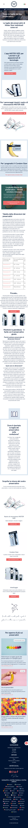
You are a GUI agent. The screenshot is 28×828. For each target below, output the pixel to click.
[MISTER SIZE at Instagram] (13, 771)
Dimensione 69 (6, 287)
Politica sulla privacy (14, 819)
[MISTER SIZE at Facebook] (10, 771)
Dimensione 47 (6, 264)
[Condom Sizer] (14, 149)
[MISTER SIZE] (14, 740)
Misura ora (9, 73)
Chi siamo (14, 752)
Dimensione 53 (6, 272)
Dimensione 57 (6, 275)
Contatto (14, 762)
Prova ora (13, 311)
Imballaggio (14, 588)
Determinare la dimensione (14, 747)
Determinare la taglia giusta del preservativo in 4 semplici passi (11, 657)
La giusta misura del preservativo (13, 202)
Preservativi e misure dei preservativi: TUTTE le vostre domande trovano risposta (13, 718)
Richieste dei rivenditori (14, 760)
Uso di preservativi (7, 688)
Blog (14, 759)
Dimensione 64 (6, 283)
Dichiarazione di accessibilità (14, 816)
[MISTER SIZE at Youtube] (15, 771)
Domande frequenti (14, 757)
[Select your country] (24, 4)
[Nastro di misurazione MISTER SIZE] (14, 503)
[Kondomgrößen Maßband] (14, 124)
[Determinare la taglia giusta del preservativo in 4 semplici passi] (14, 647)
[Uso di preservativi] (14, 677)
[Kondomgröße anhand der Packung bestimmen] (14, 320)
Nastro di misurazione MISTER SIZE (14, 517)
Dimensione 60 (6, 279)
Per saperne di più (6, 665)
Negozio (14, 751)
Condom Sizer (14, 552)
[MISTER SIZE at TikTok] (17, 771)
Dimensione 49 (6, 268)
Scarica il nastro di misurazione (13, 113)
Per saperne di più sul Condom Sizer (14, 175)
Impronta (14, 818)
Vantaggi (14, 749)
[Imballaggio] (14, 574)
